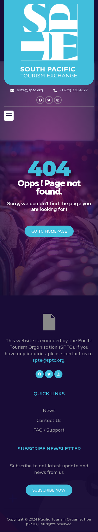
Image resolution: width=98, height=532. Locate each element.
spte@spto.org (49, 360)
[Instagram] (58, 100)
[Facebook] (40, 100)
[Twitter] (49, 100)
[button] (9, 115)
